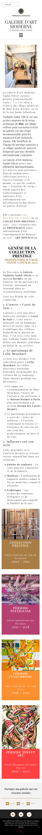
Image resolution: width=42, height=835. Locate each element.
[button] (11, 803)
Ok (21, 831)
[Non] (38, 827)
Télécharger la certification (21, 16)
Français (8, 4)
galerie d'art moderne (21, 24)
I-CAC (14, 102)
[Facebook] (12, 814)
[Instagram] (29, 814)
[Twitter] (21, 814)
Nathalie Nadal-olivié (21, 30)
